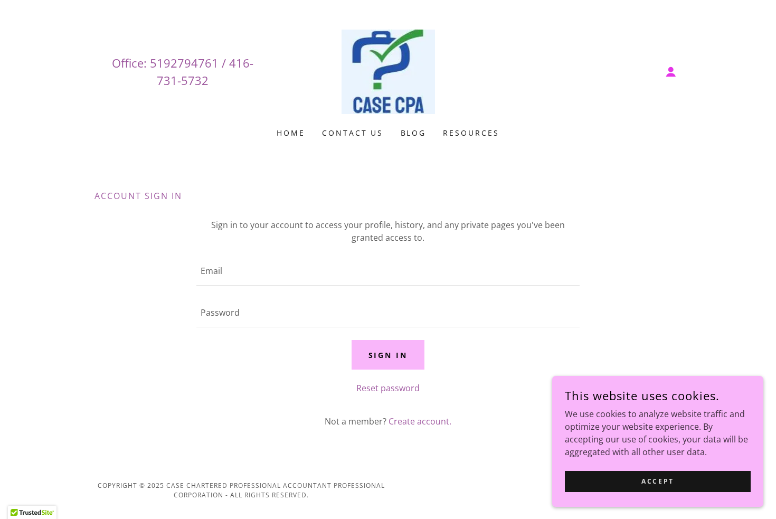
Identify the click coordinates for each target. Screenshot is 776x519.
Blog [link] (414, 133)
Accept (657, 481)
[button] (671, 71)
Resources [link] (471, 133)
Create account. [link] (420, 421)
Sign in (388, 355)
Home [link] (291, 133)
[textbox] (387, 271)
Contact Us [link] (353, 133)
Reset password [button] (388, 388)
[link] (387, 71)
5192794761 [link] (184, 63)
